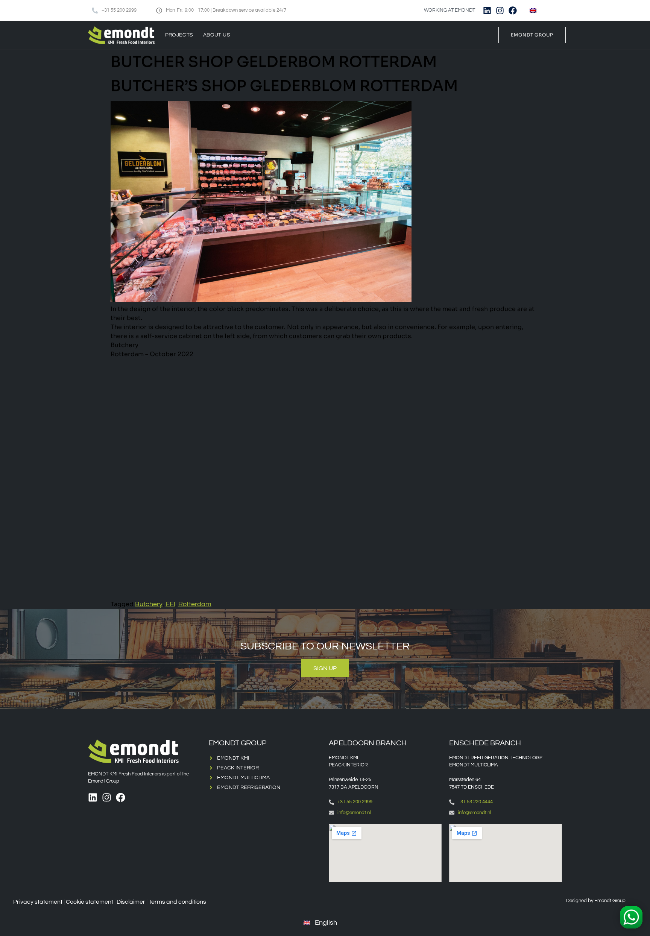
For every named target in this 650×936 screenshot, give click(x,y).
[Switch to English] (533, 10)
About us (216, 35)
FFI (170, 604)
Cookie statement (89, 902)
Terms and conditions (177, 902)
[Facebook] (513, 10)
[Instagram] (500, 10)
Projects (179, 35)
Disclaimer (131, 902)
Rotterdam (194, 604)
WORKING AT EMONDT (449, 10)
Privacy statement (37, 902)
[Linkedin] (487, 10)
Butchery (148, 604)
